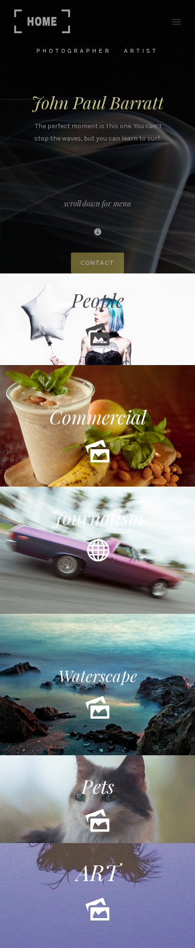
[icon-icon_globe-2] (97, 550)
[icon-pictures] (97, 335)
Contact (97, 262)
